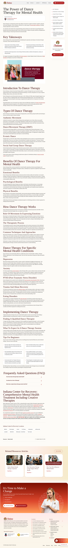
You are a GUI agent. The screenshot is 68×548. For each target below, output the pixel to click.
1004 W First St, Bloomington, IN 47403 (39, 527)
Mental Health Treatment (54, 526)
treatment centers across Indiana (9, 417)
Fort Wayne (24, 429)
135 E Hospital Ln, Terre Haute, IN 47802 (39, 528)
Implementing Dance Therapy (58, 26)
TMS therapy (10, 407)
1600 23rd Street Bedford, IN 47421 (38, 530)
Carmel (18, 429)
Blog (52, 545)
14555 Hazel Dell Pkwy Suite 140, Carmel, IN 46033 (39, 534)
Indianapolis (30, 429)
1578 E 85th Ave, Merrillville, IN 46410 (38, 525)
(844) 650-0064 (21, 417)
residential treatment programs (9, 414)
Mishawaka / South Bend (20, 431)
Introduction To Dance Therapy (58, 11)
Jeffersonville (37, 429)
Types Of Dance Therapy (57, 14)
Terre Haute (30, 431)
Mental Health (10, 439)
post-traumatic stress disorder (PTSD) (32, 280)
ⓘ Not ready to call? (64, 544)
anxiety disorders (15, 270)
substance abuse (21, 289)
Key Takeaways (55, 9)
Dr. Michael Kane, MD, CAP (12, 18)
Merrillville (12, 431)
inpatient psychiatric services (28, 412)
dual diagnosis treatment (8, 410)
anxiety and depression (40, 102)
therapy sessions (23, 56)
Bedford (5, 429)
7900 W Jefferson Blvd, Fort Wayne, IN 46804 (40, 531)
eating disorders (23, 298)
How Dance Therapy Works (58, 20)
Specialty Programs (53, 532)
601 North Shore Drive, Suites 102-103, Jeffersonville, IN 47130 (38, 537)
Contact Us (52, 537)
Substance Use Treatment (54, 521)
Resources (5, 439)
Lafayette (5, 431)
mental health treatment (38, 404)
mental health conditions (35, 25)
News (44, 545)
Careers (55, 545)
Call (9, 505)
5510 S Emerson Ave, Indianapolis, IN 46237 (39, 522)
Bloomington (12, 429)
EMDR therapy (36, 406)
